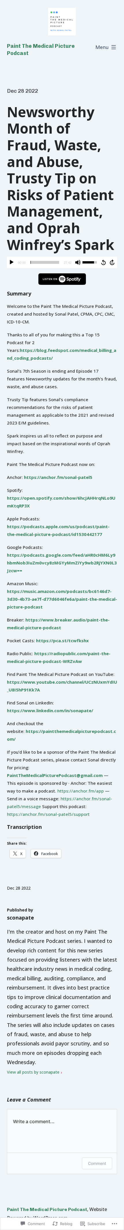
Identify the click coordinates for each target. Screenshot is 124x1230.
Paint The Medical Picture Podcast (47, 1209)
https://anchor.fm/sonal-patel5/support (48, 814)
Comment (97, 1163)
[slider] (44, 262)
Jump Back (103, 262)
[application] (62, 262)
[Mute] (78, 262)
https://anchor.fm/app (80, 791)
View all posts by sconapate (33, 1072)
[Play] (11, 262)
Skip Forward (112, 262)
